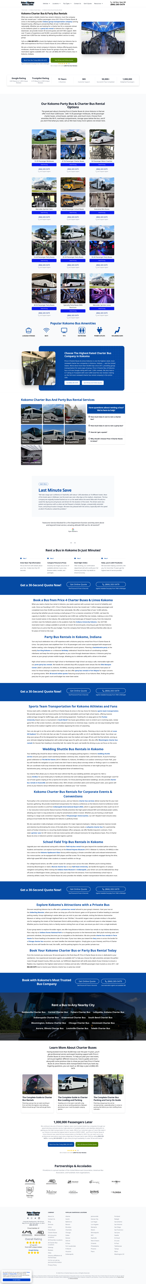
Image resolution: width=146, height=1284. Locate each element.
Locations (56, 3)
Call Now (116, 2)
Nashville (94, 1238)
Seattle (116, 1235)
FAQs (49, 1253)
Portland (117, 1216)
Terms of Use (120, 1277)
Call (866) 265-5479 (72, 383)
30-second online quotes (59, 673)
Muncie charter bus (59, 867)
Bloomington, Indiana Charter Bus (48, 1022)
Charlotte (69, 1230)
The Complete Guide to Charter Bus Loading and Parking (73, 1098)
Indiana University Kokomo (86, 622)
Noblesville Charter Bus (33, 1012)
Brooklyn (68, 1227)
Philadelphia (95, 1246)
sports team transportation (108, 711)
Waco (116, 1251)
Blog (49, 1222)
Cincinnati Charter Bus (103, 1022)
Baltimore (69, 1222)
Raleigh (116, 1219)
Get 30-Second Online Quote (93, 383)
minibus (35, 777)
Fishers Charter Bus (80, 1012)
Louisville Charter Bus (77, 1028)
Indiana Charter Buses (35, 10)
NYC (92, 1235)
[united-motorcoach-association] (27, 1233)
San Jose (117, 1232)
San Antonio (118, 1224)
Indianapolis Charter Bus (46, 1017)
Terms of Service (74, 1278)
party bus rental (47, 28)
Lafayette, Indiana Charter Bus (108, 1012)
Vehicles (45, 3)
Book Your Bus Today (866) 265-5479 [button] (35, 60)
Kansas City (94, 1219)
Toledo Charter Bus (100, 1028)
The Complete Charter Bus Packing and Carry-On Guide (107, 1098)
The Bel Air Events (49, 760)
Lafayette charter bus (94, 827)
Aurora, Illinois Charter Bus (50, 1028)
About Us (51, 1216)
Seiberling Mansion (37, 912)
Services (50, 1224)
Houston (68, 1251)
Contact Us (77, 3)
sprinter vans (36, 833)
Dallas (67, 1235)
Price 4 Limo (24, 10)
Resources (97, 3)
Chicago (68, 1232)
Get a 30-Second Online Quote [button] (87, 1144)
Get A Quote (88, 3)
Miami (93, 1230)
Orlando (93, 1243)
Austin (68, 1219)
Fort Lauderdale (71, 1246)
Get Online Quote (78, 584)
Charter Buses (52, 1232)
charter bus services (86, 801)
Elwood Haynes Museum (75, 850)
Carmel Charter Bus (58, 1012)
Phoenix (93, 1249)
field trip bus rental (73, 846)
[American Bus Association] (39, 1233)
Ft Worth (68, 1249)
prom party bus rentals (43, 665)
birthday (65, 650)
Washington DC (119, 1254)
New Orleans (95, 1241)
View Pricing (45, 165)
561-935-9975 (58, 1138)
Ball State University (80, 867)
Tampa (116, 1249)
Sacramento (118, 1222)
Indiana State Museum (66, 870)
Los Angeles (95, 1224)
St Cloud (117, 1238)
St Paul (116, 1243)
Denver (68, 1238)
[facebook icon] (28, 1218)
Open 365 (122, 2)
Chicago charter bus (35, 941)
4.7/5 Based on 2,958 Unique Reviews (40, 82)
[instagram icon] (31, 1218)
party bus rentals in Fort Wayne (87, 671)
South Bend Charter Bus (100, 1017)
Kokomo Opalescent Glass (50, 852)
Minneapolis (95, 1232)
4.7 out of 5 (33, 1245)
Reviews (50, 1250)
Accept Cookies (16, 1279)
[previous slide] (71, 543)
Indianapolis (81, 870)
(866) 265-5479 (117, 4)
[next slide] (75, 543)
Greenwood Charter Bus (73, 1017)
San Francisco (118, 1230)
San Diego (117, 1227)
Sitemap (50, 1247)
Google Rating (33, 1250)
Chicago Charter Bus (79, 1022)
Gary (94, 938)
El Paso (68, 1243)
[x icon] (35, 1218)
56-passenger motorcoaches (77, 816)
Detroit (68, 1241)
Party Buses (52, 1230)
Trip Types (66, 3)
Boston (68, 1224)
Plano (93, 1251)
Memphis (94, 1227)
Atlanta (68, 1216)
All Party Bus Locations (55, 1240)
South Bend (62, 720)
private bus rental (68, 909)
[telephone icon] (111, 2)
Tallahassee (118, 1246)
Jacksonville (94, 1216)
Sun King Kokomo (43, 650)
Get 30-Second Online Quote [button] (64, 60)
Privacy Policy (52, 1265)
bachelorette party (100, 647)
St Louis (116, 1241)
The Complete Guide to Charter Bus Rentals (37, 1098)
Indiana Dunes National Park (51, 932)
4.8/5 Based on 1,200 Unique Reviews (19, 82)
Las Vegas (94, 1222)
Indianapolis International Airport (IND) (68, 807)
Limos (50, 1227)
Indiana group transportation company (57, 22)
